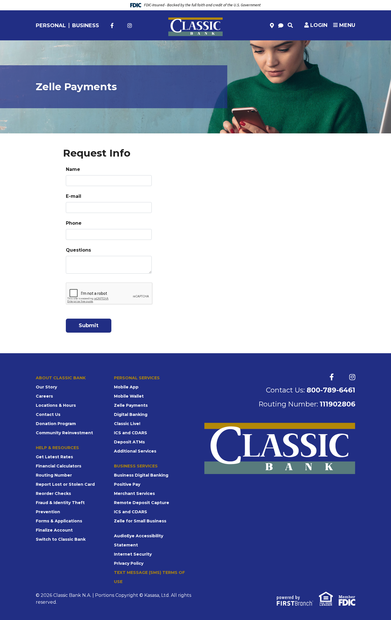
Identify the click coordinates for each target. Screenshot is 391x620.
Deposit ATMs (129, 442)
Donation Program (56, 423)
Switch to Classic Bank (61, 539)
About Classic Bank (61, 377)
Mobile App (126, 387)
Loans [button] (147, 49)
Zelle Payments (131, 405)
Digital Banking (130, 414)
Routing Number (54, 475)
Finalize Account (54, 530)
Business (85, 25)
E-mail (73, 196)
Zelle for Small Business (140, 521)
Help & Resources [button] (329, 49)
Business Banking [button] (229, 49)
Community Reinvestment (64, 432)
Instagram (129, 25)
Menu (346, 25)
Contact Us (48, 414)
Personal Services (137, 377)
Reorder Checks (53, 493)
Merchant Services (134, 493)
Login (318, 25)
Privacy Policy (128, 563)
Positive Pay (127, 484)
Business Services (136, 466)
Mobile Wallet (129, 396)
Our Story (46, 387)
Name (73, 169)
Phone (74, 223)
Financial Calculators (58, 466)
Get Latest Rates (54, 456)
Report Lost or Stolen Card (65, 484)
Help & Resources (57, 447)
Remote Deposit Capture (141, 502)
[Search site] (290, 25)
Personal (51, 25)
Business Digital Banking (141, 475)
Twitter (120, 25)
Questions (78, 250)
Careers (44, 396)
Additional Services (135, 451)
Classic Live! (127, 423)
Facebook (112, 25)
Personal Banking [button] (63, 49)
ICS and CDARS (130, 432)
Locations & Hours (56, 405)
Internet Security (133, 554)
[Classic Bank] (195, 26)
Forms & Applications (59, 521)
